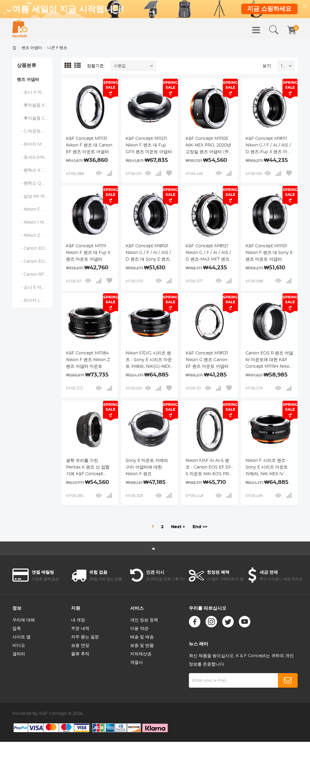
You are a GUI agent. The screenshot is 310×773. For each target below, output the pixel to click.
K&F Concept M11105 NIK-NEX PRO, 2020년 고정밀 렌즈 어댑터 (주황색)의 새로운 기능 (209, 146)
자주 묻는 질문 (85, 637)
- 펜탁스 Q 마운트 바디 (34, 183)
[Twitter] (228, 621)
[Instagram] (211, 621)
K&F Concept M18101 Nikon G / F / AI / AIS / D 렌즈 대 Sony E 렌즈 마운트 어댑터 (148, 253)
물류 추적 (80, 654)
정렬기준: (96, 66)
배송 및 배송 (142, 637)
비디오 (18, 645)
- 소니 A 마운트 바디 (34, 92)
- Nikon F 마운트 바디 (34, 209)
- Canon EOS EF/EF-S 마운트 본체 (34, 248)
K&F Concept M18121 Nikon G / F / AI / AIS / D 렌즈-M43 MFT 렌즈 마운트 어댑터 (208, 253)
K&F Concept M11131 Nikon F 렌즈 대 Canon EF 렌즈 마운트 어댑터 (89, 145)
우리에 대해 (23, 620)
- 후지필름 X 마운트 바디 (34, 105)
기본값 (120, 66)
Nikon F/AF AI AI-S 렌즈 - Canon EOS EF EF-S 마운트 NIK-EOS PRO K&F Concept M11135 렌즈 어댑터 (209, 468)
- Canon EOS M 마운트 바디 (34, 261)
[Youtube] (244, 621)
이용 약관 (139, 629)
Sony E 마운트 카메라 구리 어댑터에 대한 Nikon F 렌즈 (147, 467)
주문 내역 (80, 629)
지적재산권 (140, 654)
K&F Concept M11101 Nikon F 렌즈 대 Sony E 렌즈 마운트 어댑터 (269, 253)
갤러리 (18, 654)
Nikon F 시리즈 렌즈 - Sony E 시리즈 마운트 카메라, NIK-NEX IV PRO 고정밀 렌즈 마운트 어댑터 (269, 468)
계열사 (136, 662)
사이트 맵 (21, 637)
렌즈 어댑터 (31, 48)
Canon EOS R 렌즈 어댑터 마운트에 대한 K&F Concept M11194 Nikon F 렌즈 (269, 360)
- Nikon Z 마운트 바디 (34, 235)
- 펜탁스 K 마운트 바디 (34, 170)
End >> (200, 527)
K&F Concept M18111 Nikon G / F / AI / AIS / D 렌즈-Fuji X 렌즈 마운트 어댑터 (269, 146)
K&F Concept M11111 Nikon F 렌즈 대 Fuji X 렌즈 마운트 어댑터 (88, 253)
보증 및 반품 (142, 645)
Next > (178, 527)
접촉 (16, 629)
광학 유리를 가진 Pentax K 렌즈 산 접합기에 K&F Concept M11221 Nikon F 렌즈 (88, 468)
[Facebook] (194, 621)
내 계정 (78, 620)
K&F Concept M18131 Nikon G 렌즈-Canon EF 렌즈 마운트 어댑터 (207, 360)
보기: (267, 66)
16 (283, 66)
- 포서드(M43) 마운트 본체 (34, 157)
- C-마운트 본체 (34, 131)
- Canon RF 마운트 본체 (34, 274)
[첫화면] (20, 28)
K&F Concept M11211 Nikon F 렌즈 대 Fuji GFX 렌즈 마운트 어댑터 (149, 145)
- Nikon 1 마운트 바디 (34, 222)
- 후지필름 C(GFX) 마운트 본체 (34, 118)
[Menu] (256, 30)
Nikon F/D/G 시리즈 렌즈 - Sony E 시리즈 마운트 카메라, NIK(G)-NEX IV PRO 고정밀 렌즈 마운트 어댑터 (149, 360)
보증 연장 (80, 645)
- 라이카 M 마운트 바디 (34, 144)
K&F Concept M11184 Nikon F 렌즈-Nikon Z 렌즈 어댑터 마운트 (88, 360)
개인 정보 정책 (144, 620)
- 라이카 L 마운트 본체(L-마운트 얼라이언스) (34, 300)
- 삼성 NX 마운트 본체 (34, 196)
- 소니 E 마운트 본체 (34, 287)
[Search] (274, 30)
